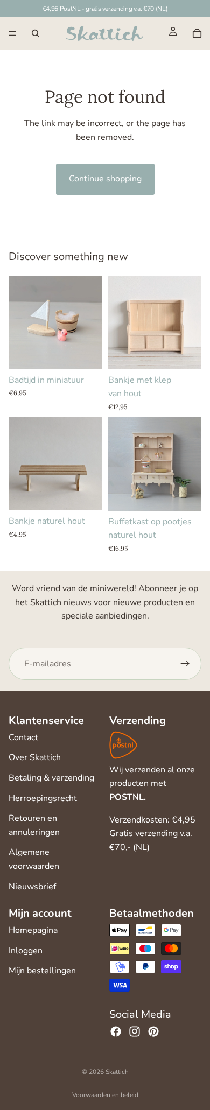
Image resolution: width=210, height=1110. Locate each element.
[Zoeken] (35, 33)
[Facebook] (115, 1031)
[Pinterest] (153, 1031)
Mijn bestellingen (42, 970)
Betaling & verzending (51, 778)
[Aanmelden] (185, 663)
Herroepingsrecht (43, 798)
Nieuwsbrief (32, 887)
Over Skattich (35, 757)
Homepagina (33, 930)
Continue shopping (105, 179)
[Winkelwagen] (197, 33)
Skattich (117, 1071)
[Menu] (12, 33)
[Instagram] (134, 1031)
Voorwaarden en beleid (105, 1095)
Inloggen (26, 951)
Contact (23, 737)
